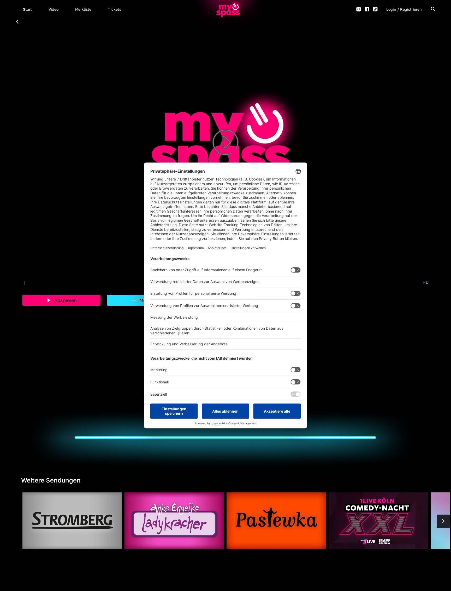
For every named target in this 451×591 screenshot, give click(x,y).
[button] (27, 9)
